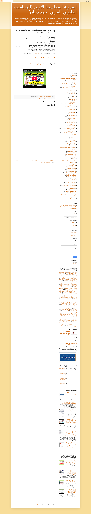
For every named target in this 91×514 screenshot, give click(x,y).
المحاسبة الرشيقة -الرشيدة (71, 106)
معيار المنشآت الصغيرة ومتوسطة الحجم (68, 194)
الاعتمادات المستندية (72, 89)
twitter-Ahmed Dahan (63, 376)
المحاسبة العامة (73, 109)
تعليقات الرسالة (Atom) (45, 162)
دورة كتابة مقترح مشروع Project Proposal (68, 143)
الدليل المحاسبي (73, 99)
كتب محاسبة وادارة (72, 162)
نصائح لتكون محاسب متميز (71, 197)
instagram (74, 222)
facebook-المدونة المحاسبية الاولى (62, 386)
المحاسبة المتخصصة (72, 112)
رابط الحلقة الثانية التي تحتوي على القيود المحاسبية (44, 57)
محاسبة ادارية (73, 178)
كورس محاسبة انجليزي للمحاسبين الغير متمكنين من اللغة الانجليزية (69, 175)
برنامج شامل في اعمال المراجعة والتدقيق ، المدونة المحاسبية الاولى (71, 410)
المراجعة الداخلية (73, 118)
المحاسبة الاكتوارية (72, 105)
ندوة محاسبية (73, 195)
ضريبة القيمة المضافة (36, 53)
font (75, 213)
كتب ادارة (74, 158)
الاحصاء (74, 82)
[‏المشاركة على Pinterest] (32, 96)
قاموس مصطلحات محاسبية (71, 155)
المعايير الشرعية (73, 121)
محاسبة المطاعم (73, 183)
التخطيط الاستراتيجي (72, 94)
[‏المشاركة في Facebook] (33, 96)
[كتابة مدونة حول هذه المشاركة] (36, 96)
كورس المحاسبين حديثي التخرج (70, 172)
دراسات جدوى (73, 138)
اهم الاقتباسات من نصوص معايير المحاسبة (68, 128)
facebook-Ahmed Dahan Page (62, 371)
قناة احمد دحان (73, 157)
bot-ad (74, 262)
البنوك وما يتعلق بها (72, 90)
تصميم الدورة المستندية (71, 129)
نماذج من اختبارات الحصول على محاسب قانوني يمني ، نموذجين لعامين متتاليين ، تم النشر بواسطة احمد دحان (71, 462)
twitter (74, 225)
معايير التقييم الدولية (72, 192)
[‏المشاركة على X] (34, 96)
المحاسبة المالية (48, 98)
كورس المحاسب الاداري (71, 171)
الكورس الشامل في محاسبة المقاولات (69, 103)
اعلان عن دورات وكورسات (71, 80)
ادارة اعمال (74, 75)
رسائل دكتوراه (73, 144)
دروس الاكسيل (73, 140)
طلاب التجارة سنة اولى (72, 152)
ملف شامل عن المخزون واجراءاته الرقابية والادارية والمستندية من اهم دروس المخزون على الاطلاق (71, 491)
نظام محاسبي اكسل (72, 198)
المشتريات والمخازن (72, 119)
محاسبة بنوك (73, 186)
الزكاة (75, 100)
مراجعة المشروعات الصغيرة (71, 191)
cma (75, 199)
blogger (74, 223)
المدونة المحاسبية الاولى (42, 98)
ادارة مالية (74, 76)
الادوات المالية (73, 86)
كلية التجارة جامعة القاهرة (71, 168)
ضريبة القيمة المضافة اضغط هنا (34, 64)
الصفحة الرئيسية (34, 160)
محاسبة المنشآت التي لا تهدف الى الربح (69, 185)
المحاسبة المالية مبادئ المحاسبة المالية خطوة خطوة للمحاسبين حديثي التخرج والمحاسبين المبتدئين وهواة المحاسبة (70, 472)
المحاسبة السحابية (72, 107)
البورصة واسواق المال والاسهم (70, 91)
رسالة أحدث (52, 160)
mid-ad (74, 263)
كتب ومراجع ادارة (73, 164)
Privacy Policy (73, 208)
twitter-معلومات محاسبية (63, 374)
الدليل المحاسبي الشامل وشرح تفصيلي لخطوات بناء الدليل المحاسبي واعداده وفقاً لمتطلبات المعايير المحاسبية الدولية (70, 421)
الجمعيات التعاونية (72, 97)
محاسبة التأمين (73, 179)
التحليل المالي (73, 93)
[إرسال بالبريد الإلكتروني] (37, 96)
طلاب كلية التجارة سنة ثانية (71, 154)
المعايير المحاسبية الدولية (71, 122)
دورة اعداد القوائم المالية (71, 141)
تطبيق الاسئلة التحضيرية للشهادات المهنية (68, 132)
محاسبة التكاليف (73, 181)
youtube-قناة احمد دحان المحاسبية (62, 379)
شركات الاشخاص (72, 149)
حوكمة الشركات (73, 137)
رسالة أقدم (16, 160)
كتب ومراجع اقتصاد (72, 165)
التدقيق (74, 96)
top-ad (74, 265)
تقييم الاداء (74, 134)
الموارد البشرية (73, 126)
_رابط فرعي (73, 233)
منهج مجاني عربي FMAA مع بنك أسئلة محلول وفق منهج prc (71, 393)
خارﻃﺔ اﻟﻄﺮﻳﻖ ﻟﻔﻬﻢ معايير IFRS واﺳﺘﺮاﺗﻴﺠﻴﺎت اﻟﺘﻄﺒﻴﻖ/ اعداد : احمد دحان (69, 403)
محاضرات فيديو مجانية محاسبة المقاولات (68, 205)
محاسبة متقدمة (73, 188)
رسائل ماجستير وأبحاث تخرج (70, 145)
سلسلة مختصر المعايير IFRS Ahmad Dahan (68, 147)
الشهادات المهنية (73, 102)
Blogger (38, 504)
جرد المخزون (73, 135)
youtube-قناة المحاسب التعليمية (62, 381)
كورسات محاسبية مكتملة (71, 176)
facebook (74, 226)
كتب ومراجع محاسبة (72, 166)
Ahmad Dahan (66, 331)
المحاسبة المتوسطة (72, 115)
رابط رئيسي (73, 232)
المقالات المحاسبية (72, 125)
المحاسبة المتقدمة (72, 113)
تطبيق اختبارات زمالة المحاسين (70, 131)
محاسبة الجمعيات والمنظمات (70, 182)
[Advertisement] (34, 148)
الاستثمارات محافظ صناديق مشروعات (69, 87)
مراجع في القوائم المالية (71, 189)
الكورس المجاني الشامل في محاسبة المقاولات (71, 481)
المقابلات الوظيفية (72, 124)
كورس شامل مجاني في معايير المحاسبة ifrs (68, 206)
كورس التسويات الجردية (71, 169)
